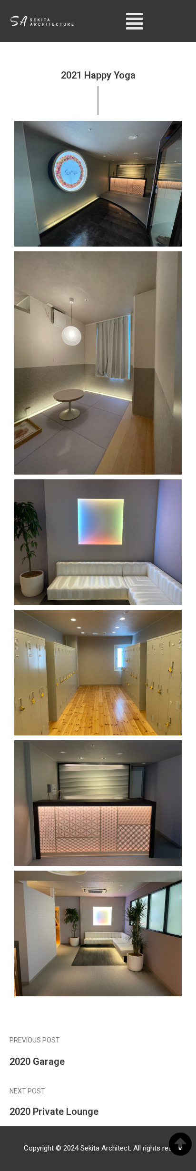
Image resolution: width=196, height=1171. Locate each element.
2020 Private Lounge (54, 1111)
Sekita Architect (105, 1148)
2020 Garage (37, 1061)
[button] (134, 21)
